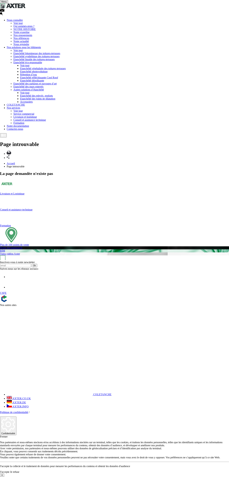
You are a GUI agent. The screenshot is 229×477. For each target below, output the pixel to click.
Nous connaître (15, 20)
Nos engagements (22, 35)
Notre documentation (18, 126)
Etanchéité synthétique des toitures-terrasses (36, 56)
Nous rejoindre (21, 44)
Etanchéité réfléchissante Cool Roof (39, 77)
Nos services (13, 107)
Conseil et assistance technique (29, 119)
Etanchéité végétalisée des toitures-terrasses (43, 68)
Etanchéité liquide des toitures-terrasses (34, 59)
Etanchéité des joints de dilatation (37, 98)
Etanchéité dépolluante (32, 80)
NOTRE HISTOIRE (24, 29)
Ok (34, 265)
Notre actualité (21, 41)
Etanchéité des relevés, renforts (36, 95)
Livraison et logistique (25, 116)
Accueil (11, 163)
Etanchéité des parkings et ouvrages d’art (35, 83)
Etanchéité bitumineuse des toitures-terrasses (36, 53)
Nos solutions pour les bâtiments (24, 47)
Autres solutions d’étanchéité (28, 89)
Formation (18, 122)
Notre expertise (21, 32)
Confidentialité (8, 433)
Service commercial (23, 113)
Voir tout (18, 23)
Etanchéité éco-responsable (27, 62)
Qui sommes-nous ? (23, 26)
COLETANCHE (16, 104)
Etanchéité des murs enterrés (28, 86)
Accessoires (26, 101)
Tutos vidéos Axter (10, 253)
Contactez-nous (15, 129)
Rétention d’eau (28, 74)
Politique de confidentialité (14, 412)
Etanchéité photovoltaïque (34, 71)
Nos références (21, 38)
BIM (2, 250)
